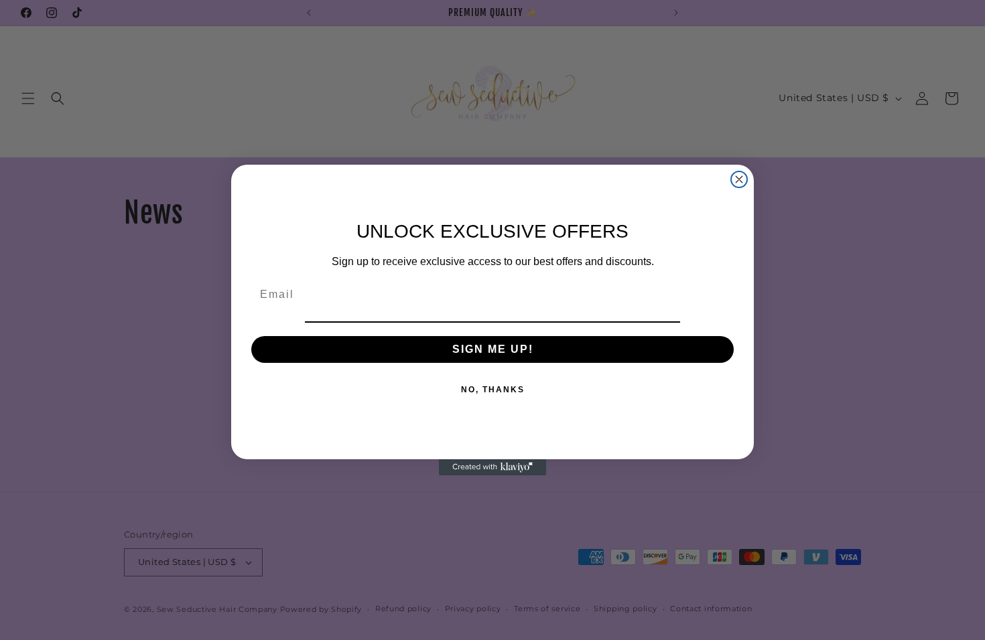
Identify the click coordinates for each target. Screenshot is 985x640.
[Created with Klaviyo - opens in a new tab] (492, 467)
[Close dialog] (739, 179)
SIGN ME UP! (492, 349)
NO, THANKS (493, 389)
